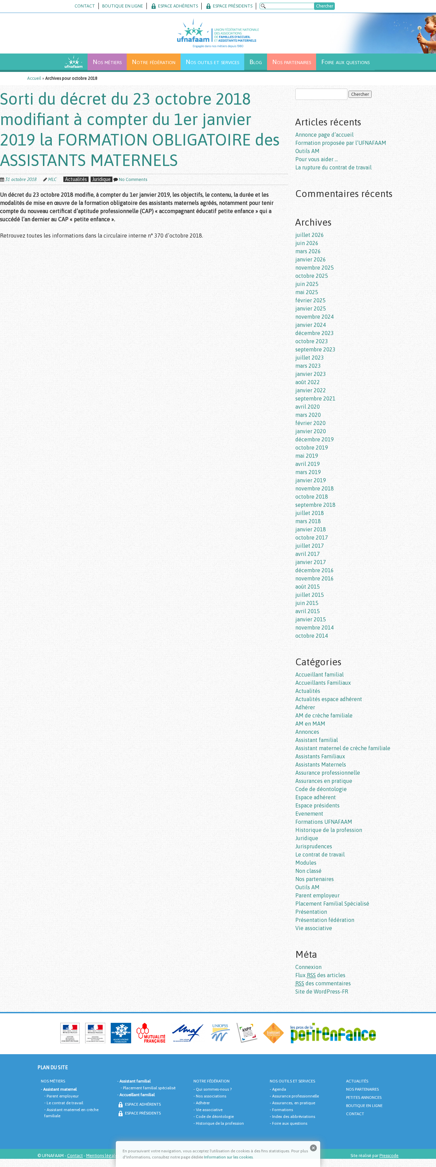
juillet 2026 (309, 235)
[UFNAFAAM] (218, 30)
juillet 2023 (309, 357)
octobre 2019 (311, 447)
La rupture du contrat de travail (333, 167)
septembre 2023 (315, 349)
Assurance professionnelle (327, 773)
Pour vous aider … (316, 159)
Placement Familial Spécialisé (332, 903)
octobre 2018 (311, 497)
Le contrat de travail (320, 854)
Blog (255, 61)
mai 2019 (306, 456)
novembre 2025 (314, 267)
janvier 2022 (310, 390)
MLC (52, 179)
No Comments (133, 179)
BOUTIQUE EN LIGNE (122, 6)
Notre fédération (153, 61)
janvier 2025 (310, 308)
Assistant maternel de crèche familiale (342, 748)
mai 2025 (306, 292)
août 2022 (307, 382)
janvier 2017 (310, 562)
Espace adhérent (315, 797)
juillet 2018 (309, 513)
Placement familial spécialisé (149, 1088)
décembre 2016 (314, 570)
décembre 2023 (314, 333)
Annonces (307, 732)
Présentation (311, 912)
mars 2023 (308, 366)
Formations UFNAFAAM (323, 822)
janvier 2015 (310, 619)
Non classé (308, 871)
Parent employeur (317, 895)
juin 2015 (306, 603)
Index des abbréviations (293, 1116)
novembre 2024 (314, 317)
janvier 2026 (310, 259)
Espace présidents (317, 805)
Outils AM (307, 151)
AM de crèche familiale (324, 715)
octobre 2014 (311, 636)
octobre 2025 (311, 276)
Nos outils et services (212, 61)
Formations (282, 1109)
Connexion (308, 967)
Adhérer (305, 707)
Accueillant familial (319, 674)
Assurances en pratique (323, 781)
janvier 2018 (310, 529)
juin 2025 (306, 284)
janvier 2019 (310, 480)
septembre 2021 (315, 398)
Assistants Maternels (320, 764)
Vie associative (313, 928)
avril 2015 (307, 611)
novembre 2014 (314, 627)
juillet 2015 (309, 595)
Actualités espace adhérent (328, 699)
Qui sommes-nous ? (214, 1089)
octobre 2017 (311, 537)
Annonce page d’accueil (324, 135)
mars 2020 (308, 415)
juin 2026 (306, 243)
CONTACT (85, 6)
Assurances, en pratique (293, 1103)
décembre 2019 (314, 439)
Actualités (76, 179)
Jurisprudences (313, 846)
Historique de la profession (328, 830)
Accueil (34, 78)
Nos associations (211, 1096)
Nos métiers (107, 61)
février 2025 (310, 300)
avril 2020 (307, 407)
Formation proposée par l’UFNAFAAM (340, 143)
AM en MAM (310, 724)
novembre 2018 (314, 488)
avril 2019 (307, 464)
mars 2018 (308, 521)
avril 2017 (307, 554)
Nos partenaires (291, 61)
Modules (305, 863)
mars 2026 (308, 251)
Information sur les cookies (228, 1157)
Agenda (279, 1089)
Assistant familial (316, 740)
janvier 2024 (310, 325)
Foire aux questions (345, 61)
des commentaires (323, 983)
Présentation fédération (324, 920)
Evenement (309, 813)
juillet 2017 (309, 546)
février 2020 (310, 423)
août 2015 (307, 587)
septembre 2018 (315, 505)
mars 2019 (308, 472)
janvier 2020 (310, 431)
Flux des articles (320, 975)
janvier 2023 (310, 374)
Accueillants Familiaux (323, 683)
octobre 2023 (311, 341)
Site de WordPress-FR (321, 991)
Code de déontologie (321, 789)
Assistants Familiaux (320, 756)
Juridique (101, 179)
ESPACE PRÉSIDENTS (232, 6)
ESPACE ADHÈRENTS (142, 1104)
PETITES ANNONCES (364, 1097)
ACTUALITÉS (357, 1081)
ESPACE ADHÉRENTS (177, 6)
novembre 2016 (314, 578)
